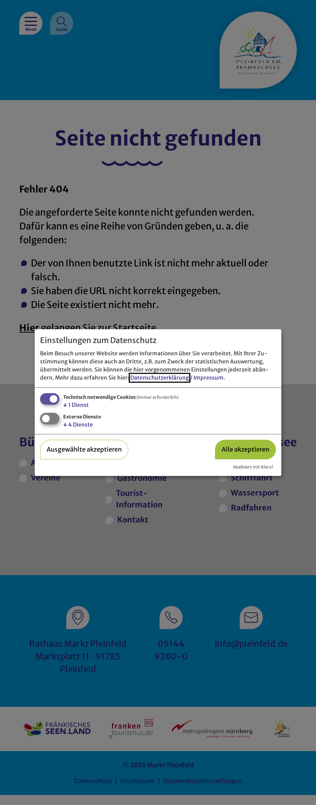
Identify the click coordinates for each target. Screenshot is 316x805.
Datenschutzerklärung (159, 378)
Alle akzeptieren (245, 450)
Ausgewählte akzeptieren (84, 450)
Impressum (208, 378)
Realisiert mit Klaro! (253, 467)
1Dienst (76, 405)
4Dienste (78, 424)
